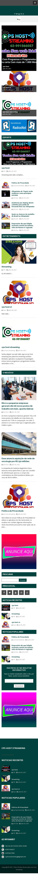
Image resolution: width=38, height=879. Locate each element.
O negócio (8, 373)
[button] (35, 3)
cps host (6, 168)
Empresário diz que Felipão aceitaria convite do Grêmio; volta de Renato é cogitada (22, 225)
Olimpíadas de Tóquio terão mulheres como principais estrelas (22, 193)
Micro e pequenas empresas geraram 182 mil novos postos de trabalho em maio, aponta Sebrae (17, 406)
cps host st (7, 307)
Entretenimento (11, 236)
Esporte (7, 137)
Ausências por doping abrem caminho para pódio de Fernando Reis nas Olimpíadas (23, 205)
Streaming (6, 267)
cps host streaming (11, 347)
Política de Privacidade (20, 183)
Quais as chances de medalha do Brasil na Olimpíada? (23, 215)
